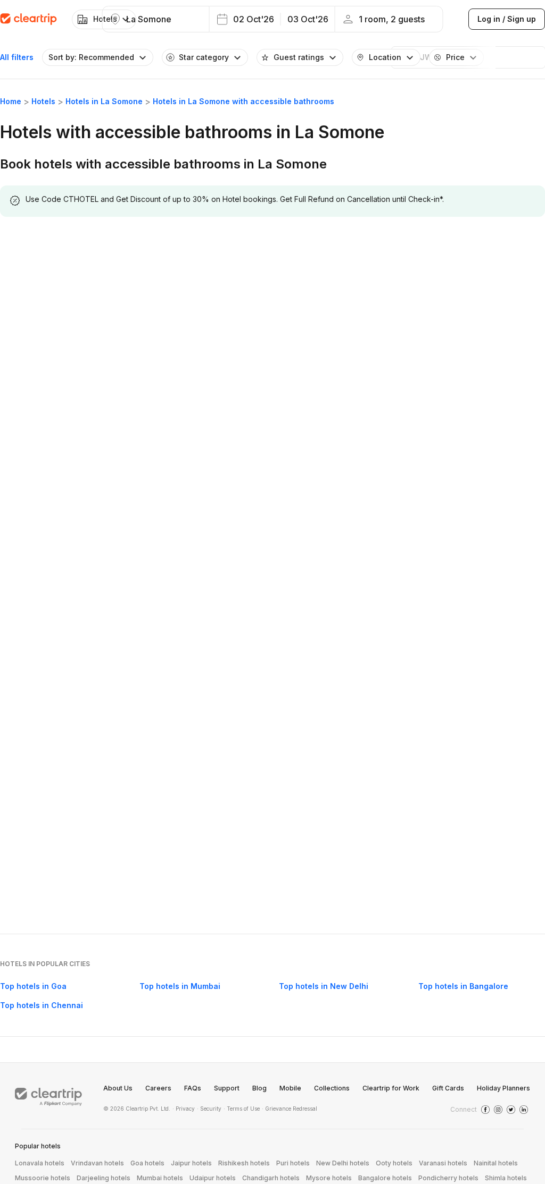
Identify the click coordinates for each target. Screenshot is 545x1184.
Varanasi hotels (443, 1163)
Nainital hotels (496, 1163)
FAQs (192, 1088)
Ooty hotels (394, 1163)
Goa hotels (147, 1163)
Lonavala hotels (39, 1163)
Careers (158, 1088)
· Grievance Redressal (289, 1108)
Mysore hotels (329, 1178)
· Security (209, 1108)
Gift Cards (448, 1088)
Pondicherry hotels (448, 1178)
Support (227, 1088)
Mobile (290, 1088)
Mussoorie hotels (42, 1178)
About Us (118, 1088)
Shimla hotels (506, 1178)
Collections (332, 1088)
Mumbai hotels (160, 1178)
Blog (259, 1088)
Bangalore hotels (385, 1178)
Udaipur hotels (212, 1178)
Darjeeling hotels (103, 1178)
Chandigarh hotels (271, 1178)
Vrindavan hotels (97, 1163)
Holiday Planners (503, 1088)
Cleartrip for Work (390, 1088)
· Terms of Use (242, 1108)
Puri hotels (293, 1163)
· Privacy (183, 1108)
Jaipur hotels (191, 1163)
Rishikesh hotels (244, 1163)
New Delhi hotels (342, 1163)
